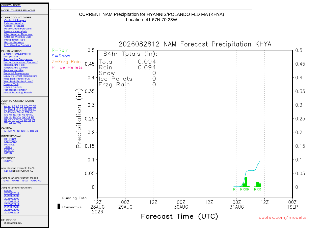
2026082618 (11, 212)
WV (15, 123)
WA (6, 123)
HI (13, 109)
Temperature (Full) (14, 64)
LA (5, 111)
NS (23, 131)
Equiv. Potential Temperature (20, 75)
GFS (6, 180)
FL (5, 109)
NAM (25, 180)
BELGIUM (10, 139)
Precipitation (11, 56)
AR (13, 106)
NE (23, 114)
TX (21, 120)
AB (6, 131)
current (8, 190)
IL (26, 109)
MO (32, 111)
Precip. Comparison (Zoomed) (21, 62)
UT (26, 120)
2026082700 (11, 209)
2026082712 (11, 204)
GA (10, 109)
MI (22, 111)
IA (17, 109)
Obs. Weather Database (18, 34)
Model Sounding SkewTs (18, 92)
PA (32, 117)
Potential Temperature (16, 73)
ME (19, 111)
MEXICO (9, 150)
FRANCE (9, 144)
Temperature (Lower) (16, 67)
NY (15, 117)
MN (27, 111)
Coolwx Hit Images (15, 20)
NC (15, 114)
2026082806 (11, 196)
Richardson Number (15, 89)
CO (26, 106)
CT (30, 106)
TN (17, 120)
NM (6, 117)
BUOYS (8, 161)
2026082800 (11, 198)
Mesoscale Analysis (15, 31)
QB (32, 131)
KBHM (8, 170)
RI (5, 120)
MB (10, 131)
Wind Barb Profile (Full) (17, 78)
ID (20, 109)
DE (34, 106)
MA (10, 111)
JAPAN (8, 147)
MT (10, 114)
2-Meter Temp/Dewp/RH (17, 53)
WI (10, 123)
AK (6, 106)
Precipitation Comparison (18, 59)
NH (28, 114)
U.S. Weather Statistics (17, 45)
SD (13, 120)
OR (28, 117)
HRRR (15, 180)
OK (24, 117)
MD (14, 111)
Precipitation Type (14, 39)
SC (9, 120)
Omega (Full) (11, 84)
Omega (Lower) (12, 87)
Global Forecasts (14, 25)
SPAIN (8, 152)
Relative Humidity (13, 70)
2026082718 (11, 201)
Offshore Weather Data (17, 36)
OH (19, 117)
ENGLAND (10, 141)
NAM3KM (36, 180)
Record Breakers (14, 42)
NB (14, 131)
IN (23, 109)
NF (18, 131)
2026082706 (11, 207)
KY (34, 109)
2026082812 (11, 193)
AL (9, 106)
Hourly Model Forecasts (18, 28)
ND (19, 114)
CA (21, 106)
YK (36, 131)
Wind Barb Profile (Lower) (18, 81)
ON (27, 131)
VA (29, 120)
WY (19, 123)
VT (33, 120)
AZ (17, 106)
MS (6, 114)
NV (10, 117)
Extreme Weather (14, 23)
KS (30, 109)
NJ (31, 114)
